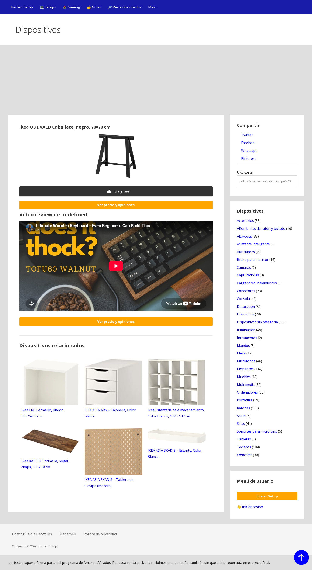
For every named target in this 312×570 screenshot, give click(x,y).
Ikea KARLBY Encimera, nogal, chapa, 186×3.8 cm (45, 464)
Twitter (246, 135)
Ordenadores (247, 392)
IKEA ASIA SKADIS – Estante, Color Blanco (175, 453)
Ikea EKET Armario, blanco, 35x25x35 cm (42, 413)
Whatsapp (248, 150)
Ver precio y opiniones (116, 205)
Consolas (244, 298)
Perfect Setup (22, 7)
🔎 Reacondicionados (124, 7)
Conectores (246, 291)
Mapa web (67, 534)
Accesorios (245, 220)
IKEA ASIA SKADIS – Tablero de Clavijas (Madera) (108, 482)
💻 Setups (48, 7)
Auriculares (246, 251)
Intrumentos (247, 337)
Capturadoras (248, 275)
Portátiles (244, 400)
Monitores (245, 369)
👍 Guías (94, 7)
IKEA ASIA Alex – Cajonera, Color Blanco (110, 413)
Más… (152, 7)
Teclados (244, 447)
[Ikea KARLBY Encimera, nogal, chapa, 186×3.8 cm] (50, 453)
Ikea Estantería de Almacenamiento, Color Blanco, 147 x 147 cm (176, 413)
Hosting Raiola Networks (32, 534)
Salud (241, 415)
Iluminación (246, 330)
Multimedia (246, 384)
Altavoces (244, 236)
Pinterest (248, 158)
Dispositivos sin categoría (257, 322)
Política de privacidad (100, 534)
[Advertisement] (156, 83)
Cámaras (244, 267)
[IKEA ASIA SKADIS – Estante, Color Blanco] (177, 442)
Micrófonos (246, 361)
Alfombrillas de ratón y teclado (261, 228)
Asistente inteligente (253, 244)
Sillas (241, 423)
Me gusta (121, 192)
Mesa (241, 353)
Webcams (244, 454)
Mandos (243, 345)
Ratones (243, 408)
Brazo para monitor (252, 259)
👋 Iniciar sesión (250, 506)
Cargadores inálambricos (257, 283)
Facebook (248, 142)
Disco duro (245, 314)
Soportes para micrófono (257, 431)
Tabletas (244, 439)
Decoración (246, 306)
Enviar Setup (267, 496)
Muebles (244, 376)
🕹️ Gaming (71, 7)
